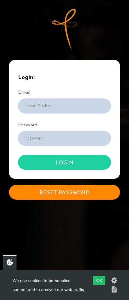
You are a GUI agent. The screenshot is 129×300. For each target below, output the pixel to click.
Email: (24, 92)
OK (99, 280)
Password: (28, 125)
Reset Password (65, 193)
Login (65, 163)
